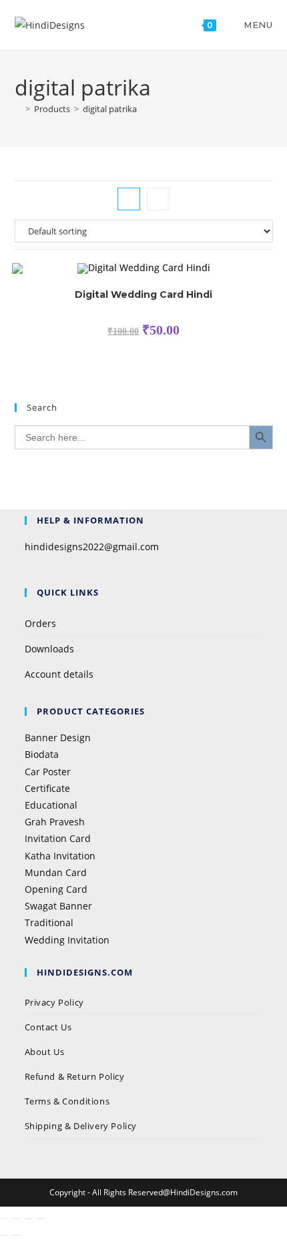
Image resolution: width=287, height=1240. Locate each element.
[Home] (18, 109)
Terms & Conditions (67, 1101)
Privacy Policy (56, 1002)
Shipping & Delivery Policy (81, 1126)
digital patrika (110, 109)
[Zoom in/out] (4, 1218)
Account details (59, 674)
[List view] (158, 199)
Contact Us (48, 1027)
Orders (40, 623)
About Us (45, 1052)
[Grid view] (128, 199)
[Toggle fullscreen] (16, 1218)
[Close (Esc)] (40, 1218)
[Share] (28, 1218)
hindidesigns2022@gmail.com (92, 546)
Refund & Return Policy (75, 1076)
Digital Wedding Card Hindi (143, 294)
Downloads (49, 648)
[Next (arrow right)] (16, 1235)
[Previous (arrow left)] (4, 1235)
